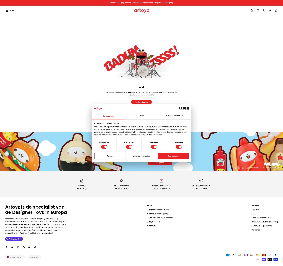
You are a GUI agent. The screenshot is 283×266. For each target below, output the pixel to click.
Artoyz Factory (153, 222)
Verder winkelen (141, 102)
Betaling (255, 205)
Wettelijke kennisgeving (157, 214)
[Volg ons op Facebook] (6, 247)
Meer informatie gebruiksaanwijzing (158, 3)
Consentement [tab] (108, 116)
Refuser (110, 156)
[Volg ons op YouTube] (29, 247)
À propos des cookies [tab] (174, 116)
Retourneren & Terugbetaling (265, 222)
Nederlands (34, 257)
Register (160, 163)
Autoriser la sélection (141, 156)
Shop (149, 205)
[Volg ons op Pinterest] (24, 247)
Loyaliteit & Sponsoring (262, 226)
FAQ (253, 214)
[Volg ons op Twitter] (12, 247)
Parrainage (256, 230)
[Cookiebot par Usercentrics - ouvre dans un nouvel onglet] (179, 108)
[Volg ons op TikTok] (35, 247)
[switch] (129, 147)
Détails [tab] (141, 116)
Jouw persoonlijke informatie (160, 218)
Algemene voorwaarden (158, 210)
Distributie (151, 226)
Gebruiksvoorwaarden (262, 218)
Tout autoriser (173, 156)
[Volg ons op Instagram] (18, 247)
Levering (255, 210)
